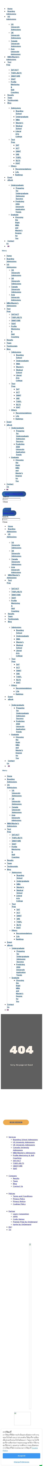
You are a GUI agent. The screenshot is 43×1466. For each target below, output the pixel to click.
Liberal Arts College (19, 134)
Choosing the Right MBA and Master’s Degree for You (20, 747)
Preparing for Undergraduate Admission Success (22, 193)
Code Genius (18, 1219)
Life (17, 172)
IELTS (18, 161)
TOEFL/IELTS (16, 73)
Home (9, 9)
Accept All (21, 1456)
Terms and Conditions (22, 1196)
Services (12, 1137)
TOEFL (18, 157)
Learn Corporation (21, 1214)
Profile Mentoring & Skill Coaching (15, 606)
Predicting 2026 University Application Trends (20, 206)
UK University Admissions (16, 35)
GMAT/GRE (15, 76)
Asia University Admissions (16, 51)
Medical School (19, 646)
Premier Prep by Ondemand (25, 1222)
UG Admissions (12, 786)
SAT (17, 145)
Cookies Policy (19, 1204)
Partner (12, 1211)
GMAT (18, 151)
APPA (15, 1216)
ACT (17, 148)
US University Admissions (16, 27)
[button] (4, 250)
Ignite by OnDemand (22, 1224)
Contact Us (10, 1005)
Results (10, 95)
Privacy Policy (19, 1199)
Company (13, 1176)
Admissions (16, 108)
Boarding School (20, 631)
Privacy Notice (19, 1201)
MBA (18, 120)
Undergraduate (22, 117)
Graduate (14, 215)
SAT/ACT (15, 70)
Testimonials (12, 100)
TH (10, 1229)
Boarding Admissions (12, 780)
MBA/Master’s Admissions (13, 824)
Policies (12, 1193)
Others (13, 166)
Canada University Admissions (16, 43)
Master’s (19, 123)
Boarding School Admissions (25, 1139)
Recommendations (23, 169)
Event (9, 177)
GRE (17, 154)
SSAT (13, 79)
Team (9, 98)
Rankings (19, 175)
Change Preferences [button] (21, 1462)
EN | (10, 1227)
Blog (9, 103)
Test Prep (13, 660)
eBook (10, 180)
